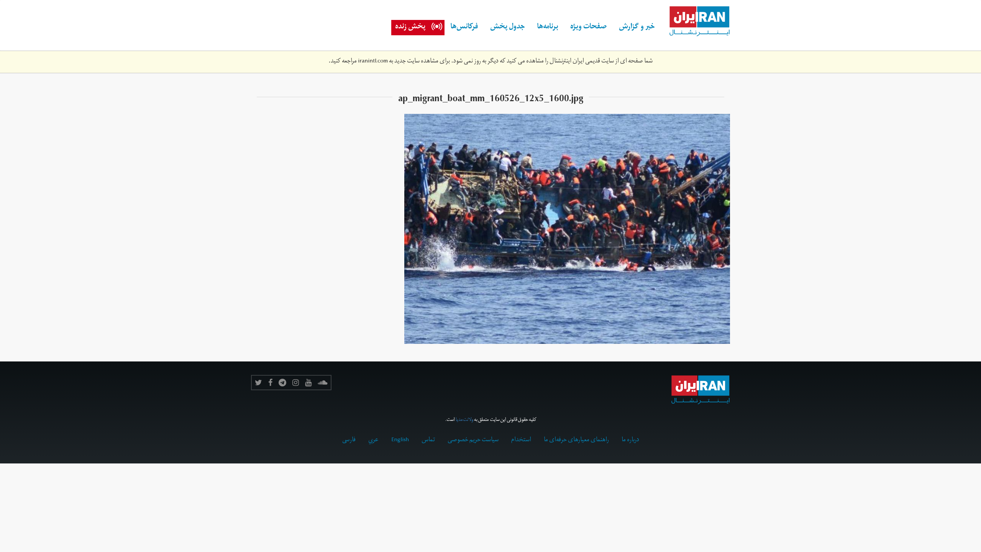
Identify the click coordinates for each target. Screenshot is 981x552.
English (400, 440)
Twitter (258, 382)
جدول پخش (507, 27)
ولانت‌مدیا (464, 420)
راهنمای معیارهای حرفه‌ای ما (576, 440)
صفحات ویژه (588, 27)
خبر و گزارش (637, 27)
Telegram (282, 382)
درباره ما (630, 440)
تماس (428, 440)
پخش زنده (410, 27)
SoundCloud (323, 382)
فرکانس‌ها (464, 27)
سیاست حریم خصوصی (473, 440)
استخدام (521, 440)
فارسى (349, 440)
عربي (373, 440)
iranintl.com (373, 62)
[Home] (695, 21)
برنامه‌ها (547, 27)
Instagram (295, 382)
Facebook (270, 382)
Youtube (308, 382)
